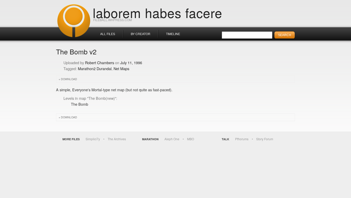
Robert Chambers (99, 62)
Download (69, 79)
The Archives (117, 139)
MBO (190, 139)
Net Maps (121, 68)
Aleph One (171, 139)
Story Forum (264, 139)
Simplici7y (93, 139)
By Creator (140, 33)
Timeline (173, 33)
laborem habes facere (157, 12)
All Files (107, 33)
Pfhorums (241, 139)
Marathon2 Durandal (95, 68)
